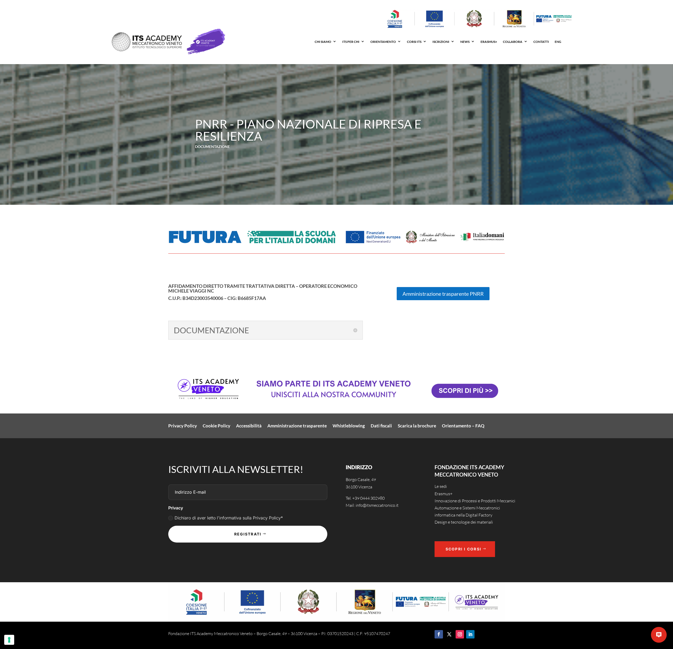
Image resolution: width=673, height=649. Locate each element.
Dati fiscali (381, 426)
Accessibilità (249, 426)
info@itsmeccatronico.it (377, 505)
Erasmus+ (443, 493)
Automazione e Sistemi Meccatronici (467, 507)
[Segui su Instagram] (460, 634)
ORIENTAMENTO (383, 42)
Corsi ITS (414, 42)
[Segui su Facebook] (439, 634)
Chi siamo (323, 42)
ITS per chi (350, 42)
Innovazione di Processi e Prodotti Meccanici (475, 500)
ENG (558, 42)
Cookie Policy (216, 426)
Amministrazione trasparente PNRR (443, 293)
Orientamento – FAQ (463, 426)
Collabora (512, 42)
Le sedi (441, 486)
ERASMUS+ (489, 42)
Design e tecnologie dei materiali (464, 522)
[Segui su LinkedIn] (470, 634)
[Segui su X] (449, 634)
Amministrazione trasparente (297, 426)
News (465, 42)
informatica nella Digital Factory (463, 515)
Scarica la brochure (417, 426)
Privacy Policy (182, 426)
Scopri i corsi (463, 549)
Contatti (541, 42)
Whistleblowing (349, 426)
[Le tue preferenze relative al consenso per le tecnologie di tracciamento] (9, 640)
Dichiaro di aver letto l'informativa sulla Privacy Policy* (229, 517)
